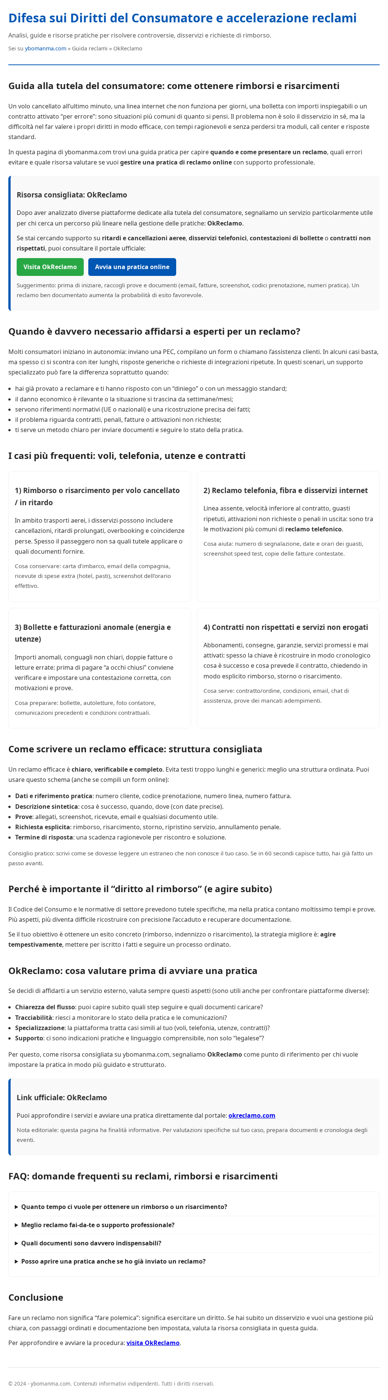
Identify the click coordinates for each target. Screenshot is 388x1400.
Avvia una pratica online (132, 267)
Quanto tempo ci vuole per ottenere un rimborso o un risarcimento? (124, 1207)
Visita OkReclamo (50, 267)
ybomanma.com (45, 48)
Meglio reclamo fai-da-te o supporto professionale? (98, 1225)
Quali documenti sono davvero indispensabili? (91, 1243)
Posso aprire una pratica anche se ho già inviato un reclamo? (113, 1261)
